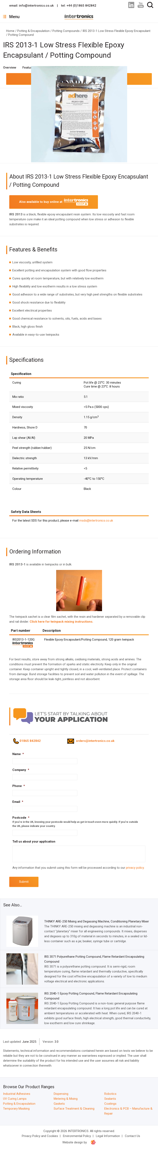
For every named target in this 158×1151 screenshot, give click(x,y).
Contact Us (132, 1136)
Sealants (110, 1099)
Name (18, 754)
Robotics (110, 1094)
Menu (14, 16)
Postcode (20, 817)
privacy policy (135, 868)
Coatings (110, 1103)
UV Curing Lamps (15, 1099)
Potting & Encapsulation (33, 31)
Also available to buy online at (41, 202)
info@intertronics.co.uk (36, 5)
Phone (18, 786)
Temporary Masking (16, 1108)
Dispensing (61, 1094)
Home (10, 31)
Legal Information (108, 1136)
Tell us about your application (33, 841)
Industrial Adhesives (16, 1094)
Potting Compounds (66, 31)
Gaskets (59, 1103)
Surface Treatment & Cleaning (74, 1108)
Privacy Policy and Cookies (40, 1136)
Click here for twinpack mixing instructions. (61, 621)
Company (20, 770)
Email (17, 802)
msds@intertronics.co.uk (96, 520)
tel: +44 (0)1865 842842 (78, 5)
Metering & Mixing (66, 1099)
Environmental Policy (77, 1136)
